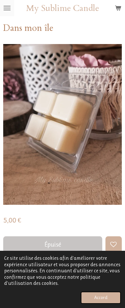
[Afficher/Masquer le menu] (7, 8)
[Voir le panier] (118, 8)
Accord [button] (100, 297)
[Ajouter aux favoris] (113, 244)
